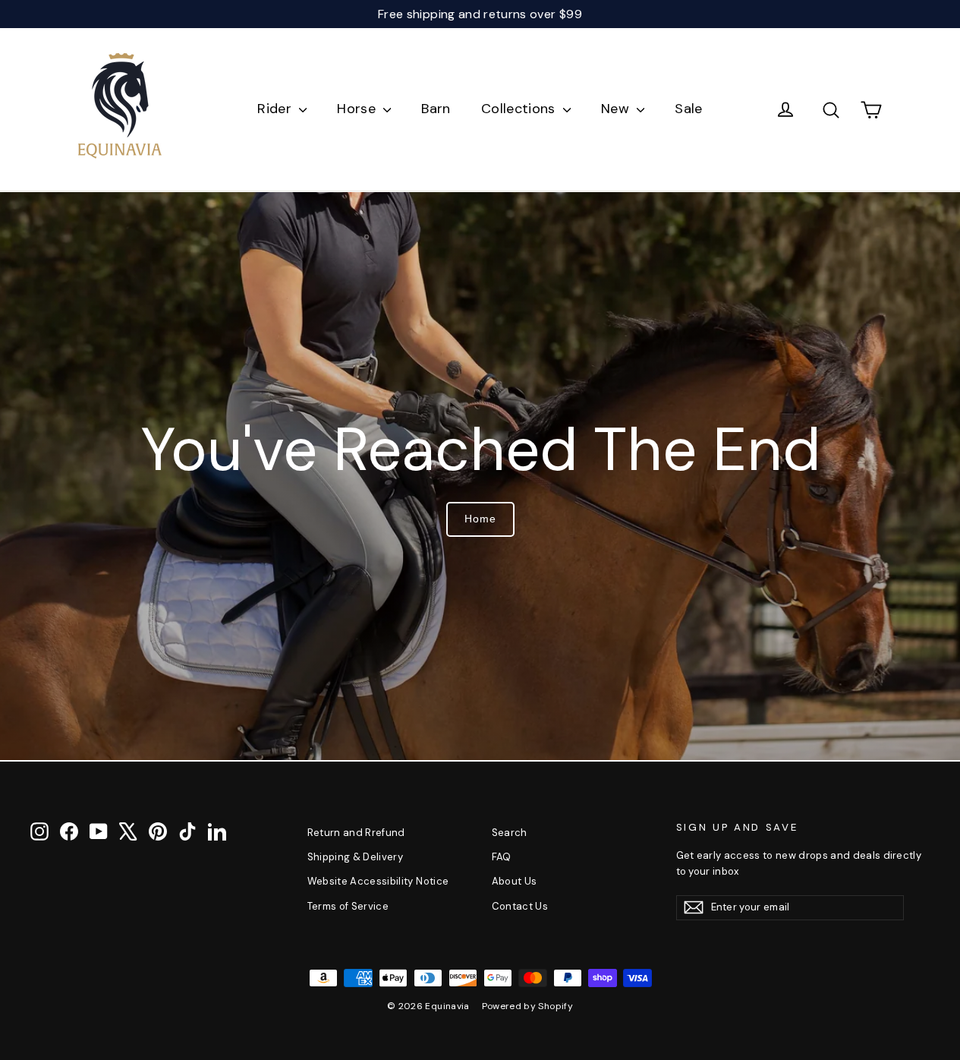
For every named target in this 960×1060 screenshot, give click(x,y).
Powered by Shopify (527, 1006)
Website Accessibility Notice (378, 881)
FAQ (501, 856)
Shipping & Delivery (355, 856)
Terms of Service (348, 906)
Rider (276, 108)
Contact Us (520, 906)
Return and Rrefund (356, 832)
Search (509, 832)
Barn (435, 108)
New (617, 108)
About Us (514, 881)
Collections (520, 108)
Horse (358, 108)
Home (480, 519)
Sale (688, 108)
